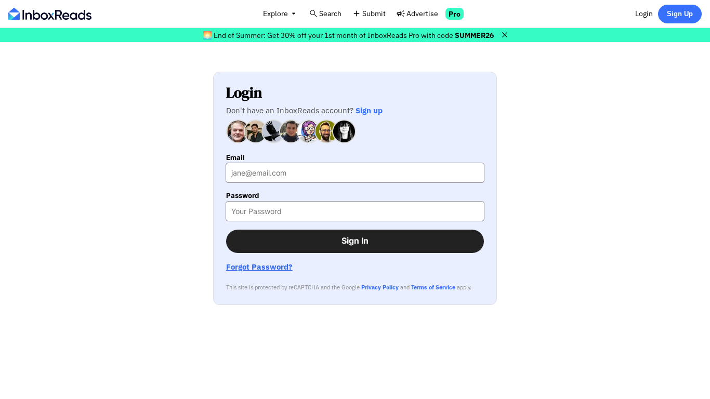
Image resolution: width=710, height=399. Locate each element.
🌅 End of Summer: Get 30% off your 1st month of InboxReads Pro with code (348, 35)
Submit (374, 13)
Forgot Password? (259, 267)
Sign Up (680, 14)
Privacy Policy (380, 287)
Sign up (369, 110)
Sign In (355, 241)
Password (242, 196)
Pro (455, 14)
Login (644, 13)
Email (235, 158)
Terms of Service (433, 287)
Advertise (422, 13)
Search (330, 13)
